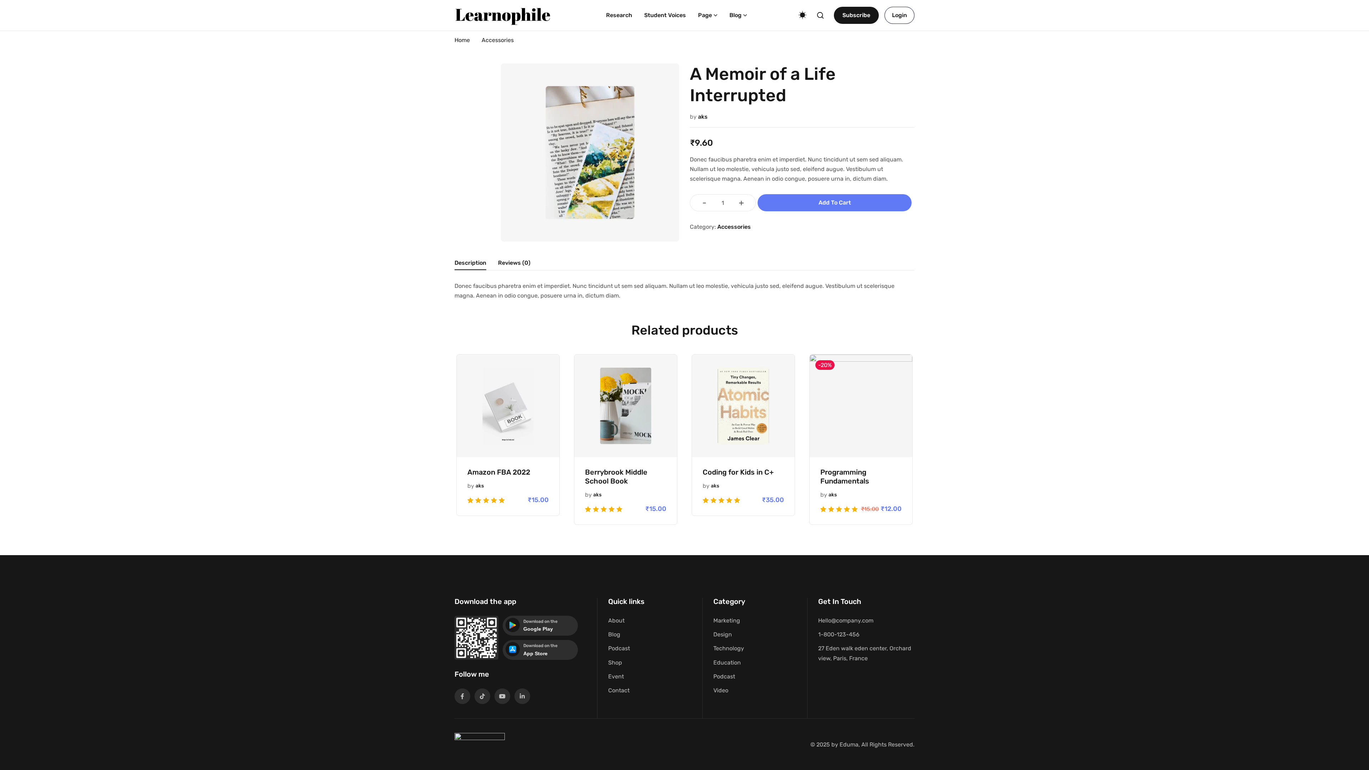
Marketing (726, 620)
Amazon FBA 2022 (498, 472)
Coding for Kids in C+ (738, 472)
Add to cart (835, 202)
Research (619, 15)
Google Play (538, 629)
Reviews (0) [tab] (514, 262)
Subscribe (856, 15)
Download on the (540, 621)
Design (722, 634)
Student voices (665, 15)
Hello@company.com (845, 620)
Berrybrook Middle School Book (616, 476)
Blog (735, 15)
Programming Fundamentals (844, 476)
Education (727, 662)
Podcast (619, 648)
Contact (619, 690)
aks (703, 116)
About (616, 620)
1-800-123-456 (839, 634)
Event (616, 676)
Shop (615, 662)
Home (462, 40)
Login (899, 15)
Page (705, 15)
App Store (535, 653)
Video (720, 690)
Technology (728, 648)
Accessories (498, 40)
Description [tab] (470, 262)
